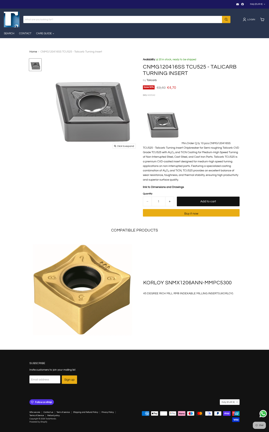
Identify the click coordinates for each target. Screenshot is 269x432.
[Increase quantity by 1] (169, 201)
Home (33, 51)
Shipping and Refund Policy (85, 412)
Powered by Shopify (38, 422)
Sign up (69, 379)
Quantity (147, 193)
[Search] (226, 19)
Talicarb (152, 80)
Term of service (63, 412)
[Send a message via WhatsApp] (263, 413)
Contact (25, 33)
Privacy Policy (107, 412)
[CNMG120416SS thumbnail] (35, 65)
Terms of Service (36, 415)
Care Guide (44, 33)
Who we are (34, 412)
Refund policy (53, 415)
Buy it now (191, 213)
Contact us (48, 412)
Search (9, 33)
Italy (256, 4)
